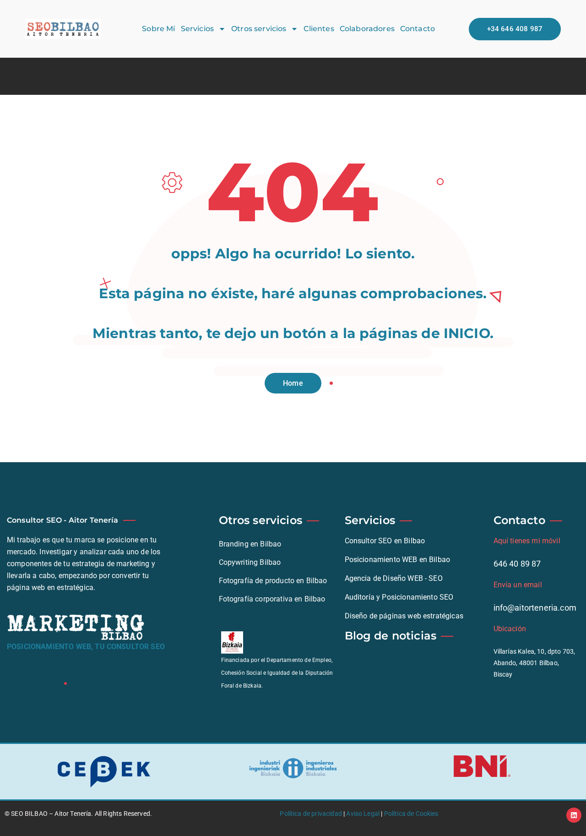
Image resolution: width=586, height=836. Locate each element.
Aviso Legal (363, 813)
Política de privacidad (311, 813)
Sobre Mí (158, 28)
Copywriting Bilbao (250, 562)
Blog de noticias (391, 635)
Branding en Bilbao (250, 544)
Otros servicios (258, 28)
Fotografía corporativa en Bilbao (272, 599)
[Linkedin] (573, 815)
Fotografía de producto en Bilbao (273, 580)
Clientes (319, 28)
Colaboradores (367, 28)
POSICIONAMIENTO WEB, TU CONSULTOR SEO (86, 646)
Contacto (417, 28)
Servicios (197, 28)
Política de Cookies (411, 813)
